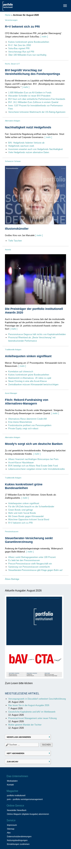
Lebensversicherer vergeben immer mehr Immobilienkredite (36, 469)
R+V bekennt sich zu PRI (22, 26)
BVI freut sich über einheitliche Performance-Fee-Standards (36, 99)
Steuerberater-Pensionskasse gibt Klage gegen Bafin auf (35, 570)
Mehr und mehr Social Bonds (22, 513)
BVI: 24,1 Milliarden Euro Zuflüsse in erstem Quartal (33, 102)
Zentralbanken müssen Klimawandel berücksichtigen (33, 384)
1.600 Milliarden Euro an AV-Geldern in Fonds (30, 92)
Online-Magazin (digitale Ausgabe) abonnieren (28, 814)
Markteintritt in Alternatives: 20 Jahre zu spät (29, 378)
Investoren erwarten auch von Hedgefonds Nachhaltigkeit (35, 149)
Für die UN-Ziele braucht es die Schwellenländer (31, 506)
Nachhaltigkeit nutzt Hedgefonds (28, 127)
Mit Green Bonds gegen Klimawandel (26, 516)
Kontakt (10, 785)
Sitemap (10, 829)
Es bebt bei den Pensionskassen (24, 560)
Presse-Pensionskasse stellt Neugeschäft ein (30, 563)
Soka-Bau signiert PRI (19, 48)
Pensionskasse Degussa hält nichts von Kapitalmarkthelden (37, 334)
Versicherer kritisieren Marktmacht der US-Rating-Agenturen (36, 112)
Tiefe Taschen (15, 240)
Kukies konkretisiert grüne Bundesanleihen (28, 42)
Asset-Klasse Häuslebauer (21, 462)
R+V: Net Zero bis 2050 (19, 45)
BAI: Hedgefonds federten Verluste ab (26, 142)
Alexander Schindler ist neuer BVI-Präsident (29, 95)
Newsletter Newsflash (16, 810)
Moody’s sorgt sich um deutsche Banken (34, 444)
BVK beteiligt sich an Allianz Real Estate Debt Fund (33, 465)
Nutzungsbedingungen (17, 840)
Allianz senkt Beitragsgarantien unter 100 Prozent (32, 557)
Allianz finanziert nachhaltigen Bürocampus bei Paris (33, 459)
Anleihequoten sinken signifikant (28, 356)
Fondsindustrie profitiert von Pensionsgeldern (29, 425)
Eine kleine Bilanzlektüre (20, 422)
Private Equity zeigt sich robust (23, 428)
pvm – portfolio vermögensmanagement (25, 799)
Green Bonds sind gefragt (20, 510)
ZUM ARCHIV (12, 762)
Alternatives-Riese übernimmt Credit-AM (27, 419)
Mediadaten (12, 781)
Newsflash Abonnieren (19, 737)
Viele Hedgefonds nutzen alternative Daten (28, 152)
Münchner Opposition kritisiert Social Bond (28, 519)
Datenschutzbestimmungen (19, 836)
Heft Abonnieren (15, 753)
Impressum (12, 825)
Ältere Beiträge (12, 579)
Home (8, 15)
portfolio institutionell (16, 795)
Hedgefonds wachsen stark (21, 146)
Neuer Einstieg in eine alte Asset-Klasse (27, 381)
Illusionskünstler (17, 228)
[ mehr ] (44, 36)
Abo (9, 833)
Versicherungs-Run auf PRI (21, 51)
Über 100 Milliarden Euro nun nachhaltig (27, 55)
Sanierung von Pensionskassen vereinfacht (29, 567)
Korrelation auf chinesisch (20, 371)
